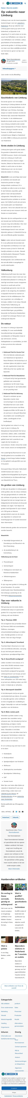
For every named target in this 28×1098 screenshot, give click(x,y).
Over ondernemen (7, 1007)
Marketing (4, 1011)
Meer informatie (14, 869)
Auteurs (17, 1057)
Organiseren (5, 1027)
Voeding (3, 1023)
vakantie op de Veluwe (8, 793)
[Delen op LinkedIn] (19, 812)
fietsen (3, 458)
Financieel (18, 1011)
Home (3, 8)
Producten (18, 1015)
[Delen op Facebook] (13, 812)
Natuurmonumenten (15, 595)
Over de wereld (12, 8)
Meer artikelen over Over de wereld (14, 987)
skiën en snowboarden (11, 676)
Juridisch (17, 1003)
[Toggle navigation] (3, 3)
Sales (16, 1007)
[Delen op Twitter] (16, 812)
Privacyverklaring (18, 1096)
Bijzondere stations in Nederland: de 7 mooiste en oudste (21, 951)
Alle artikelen (5, 1003)
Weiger (14, 1092)
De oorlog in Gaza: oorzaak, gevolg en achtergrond (7, 899)
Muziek (17, 1019)
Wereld (3, 1015)
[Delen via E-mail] (22, 812)
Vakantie (16, 817)
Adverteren (18, 1036)
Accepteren (14, 1088)
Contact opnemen (20, 1046)
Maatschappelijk (6, 1019)
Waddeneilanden (6, 796)
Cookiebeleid (8, 1096)
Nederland (5, 817)
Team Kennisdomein (13, 59)
